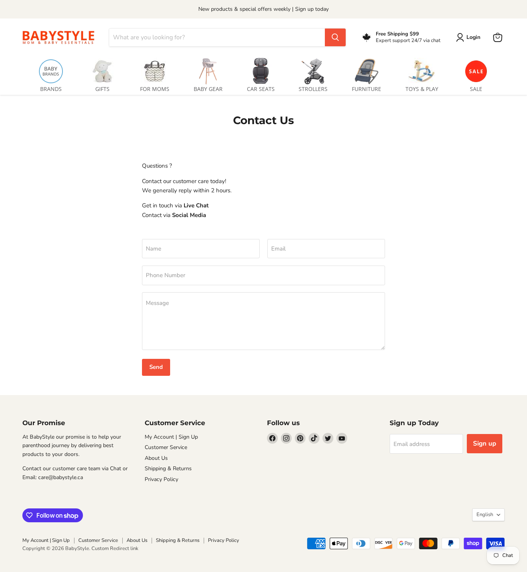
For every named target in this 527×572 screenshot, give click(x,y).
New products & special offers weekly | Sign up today (263, 9)
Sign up (484, 443)
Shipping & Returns (168, 468)
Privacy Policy (161, 479)
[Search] (335, 37)
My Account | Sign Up (171, 437)
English (484, 514)
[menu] (263, 73)
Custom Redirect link (115, 548)
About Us (156, 458)
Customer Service (166, 447)
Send (156, 367)
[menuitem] (51, 73)
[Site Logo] (61, 37)
